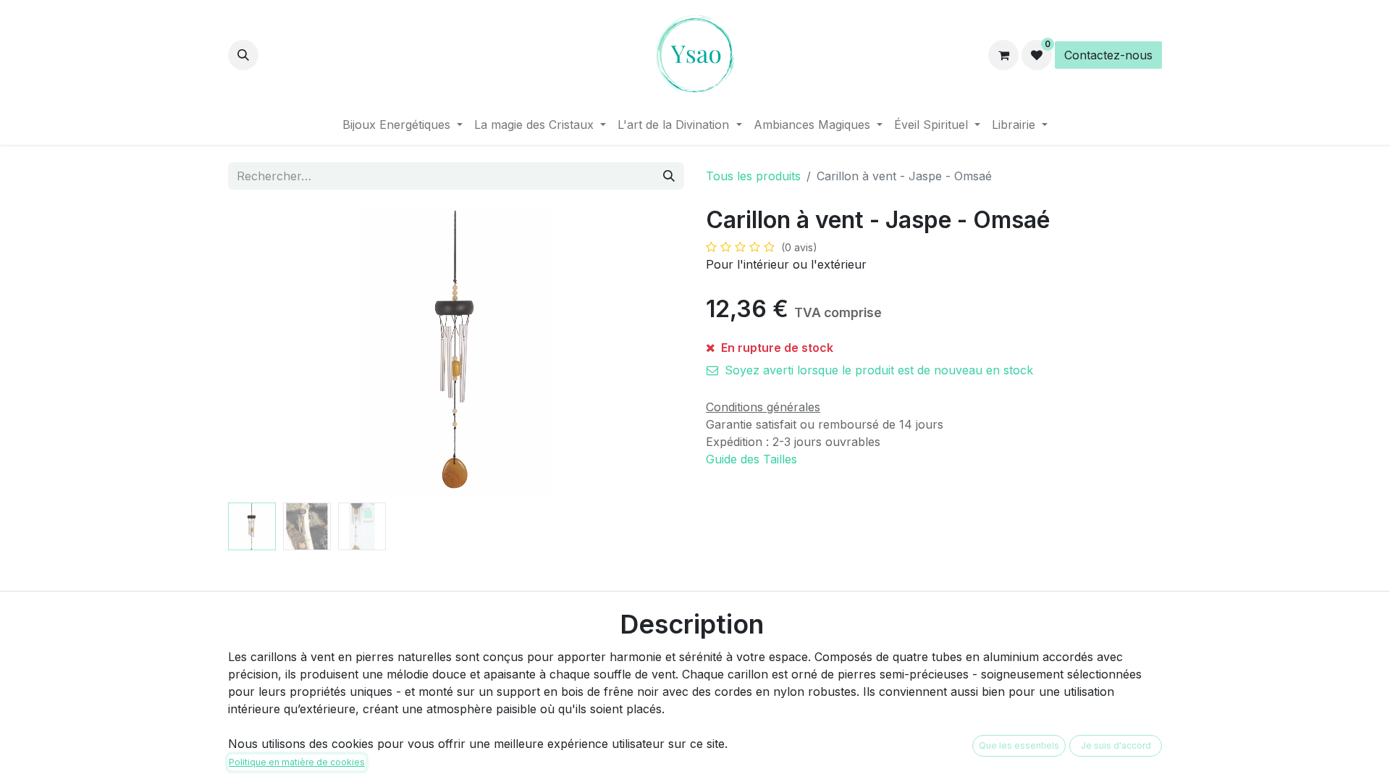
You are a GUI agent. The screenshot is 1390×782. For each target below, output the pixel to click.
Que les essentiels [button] (1019, 745)
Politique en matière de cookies (297, 762)
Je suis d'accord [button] (1116, 745)
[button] (243, 55)
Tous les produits (753, 176)
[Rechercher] (669, 176)
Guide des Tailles (751, 459)
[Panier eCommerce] (1003, 55)
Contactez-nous (1108, 55)
